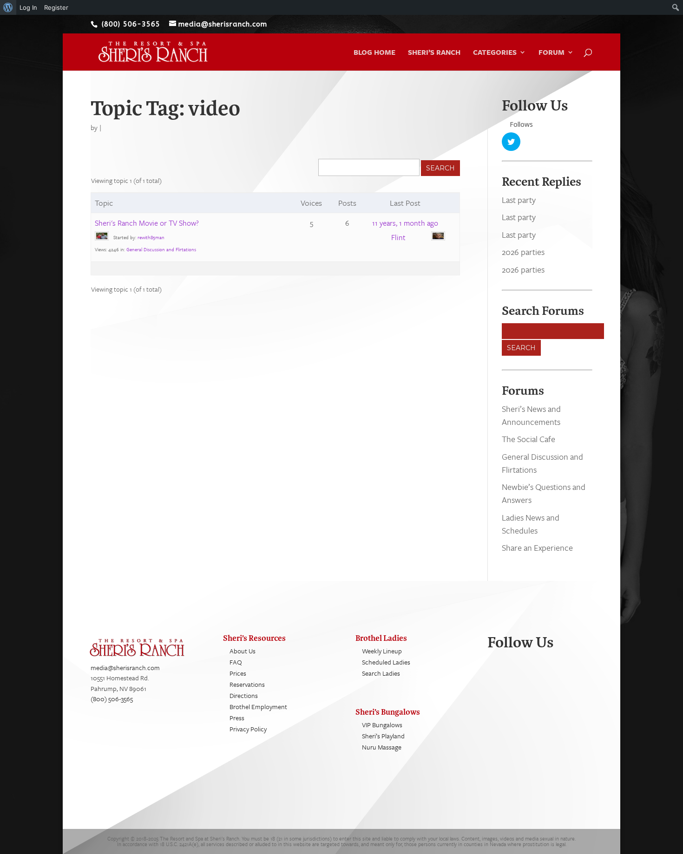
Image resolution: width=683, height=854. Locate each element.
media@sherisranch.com (125, 667)
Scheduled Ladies (386, 662)
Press (237, 718)
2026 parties (523, 252)
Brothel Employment (258, 706)
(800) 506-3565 (112, 699)
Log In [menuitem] (28, 7)
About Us (243, 651)
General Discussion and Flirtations (161, 249)
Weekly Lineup (382, 651)
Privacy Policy (248, 729)
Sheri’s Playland (383, 736)
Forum (552, 53)
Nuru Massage (381, 747)
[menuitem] (8, 7)
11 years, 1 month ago (405, 222)
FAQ (236, 662)
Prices (238, 673)
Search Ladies (381, 673)
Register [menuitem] (56, 7)
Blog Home (374, 53)
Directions (244, 695)
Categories (495, 53)
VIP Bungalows (382, 725)
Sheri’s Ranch (434, 53)
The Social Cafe (528, 439)
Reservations (247, 684)
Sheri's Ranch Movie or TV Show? (147, 222)
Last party (519, 200)
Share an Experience (537, 547)
